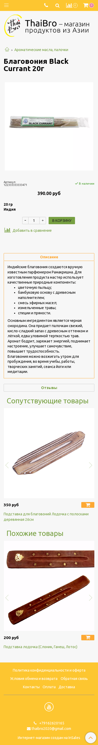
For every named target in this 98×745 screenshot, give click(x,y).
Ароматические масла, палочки (41, 50)
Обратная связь (74, 679)
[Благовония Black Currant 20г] (49, 126)
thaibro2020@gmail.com (51, 729)
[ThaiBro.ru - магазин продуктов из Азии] (49, 25)
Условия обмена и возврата (33, 679)
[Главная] (7, 50)
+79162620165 (51, 723)
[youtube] (49, 706)
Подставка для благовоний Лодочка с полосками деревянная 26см (46, 517)
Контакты (31, 687)
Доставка (67, 687)
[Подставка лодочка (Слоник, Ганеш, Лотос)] (49, 586)
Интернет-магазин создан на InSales (49, 738)
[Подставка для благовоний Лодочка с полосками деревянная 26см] (49, 453)
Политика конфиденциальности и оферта (49, 670)
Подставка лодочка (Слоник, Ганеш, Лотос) (40, 647)
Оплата (49, 687)
